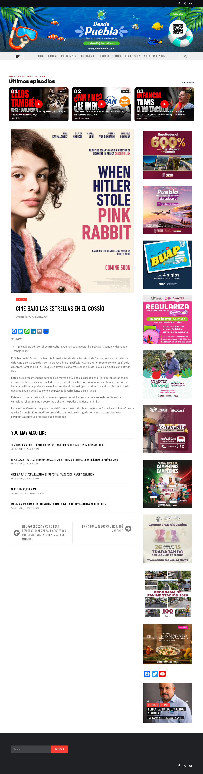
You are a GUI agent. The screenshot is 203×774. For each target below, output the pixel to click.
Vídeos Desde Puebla (155, 56)
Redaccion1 (25, 316)
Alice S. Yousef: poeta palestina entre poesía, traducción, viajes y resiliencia (52, 474)
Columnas (153, 705)
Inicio (41, 56)
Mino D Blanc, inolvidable (24, 489)
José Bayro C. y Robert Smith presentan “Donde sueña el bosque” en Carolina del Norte (58, 445)
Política (117, 56)
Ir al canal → (187, 82)
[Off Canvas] (17, 56)
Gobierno (52, 56)
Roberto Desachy (21, 493)
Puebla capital (69, 56)
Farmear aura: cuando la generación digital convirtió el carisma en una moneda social (59, 504)
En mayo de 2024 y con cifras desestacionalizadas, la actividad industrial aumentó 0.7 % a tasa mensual (44, 532)
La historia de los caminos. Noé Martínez (102, 528)
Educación (103, 56)
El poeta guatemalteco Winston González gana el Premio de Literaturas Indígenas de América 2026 (64, 460)
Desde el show (132, 56)
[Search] (185, 56)
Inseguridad (87, 56)
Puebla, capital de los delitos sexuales (166, 711)
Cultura (21, 299)
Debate (164, 705)
